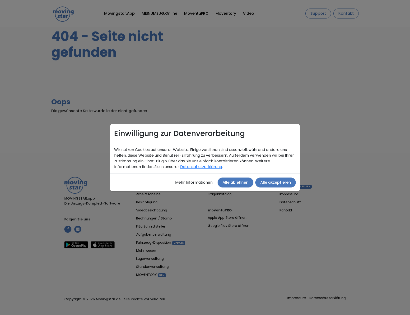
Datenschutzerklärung (201, 166)
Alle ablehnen (235, 182)
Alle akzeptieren (275, 182)
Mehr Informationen (194, 182)
